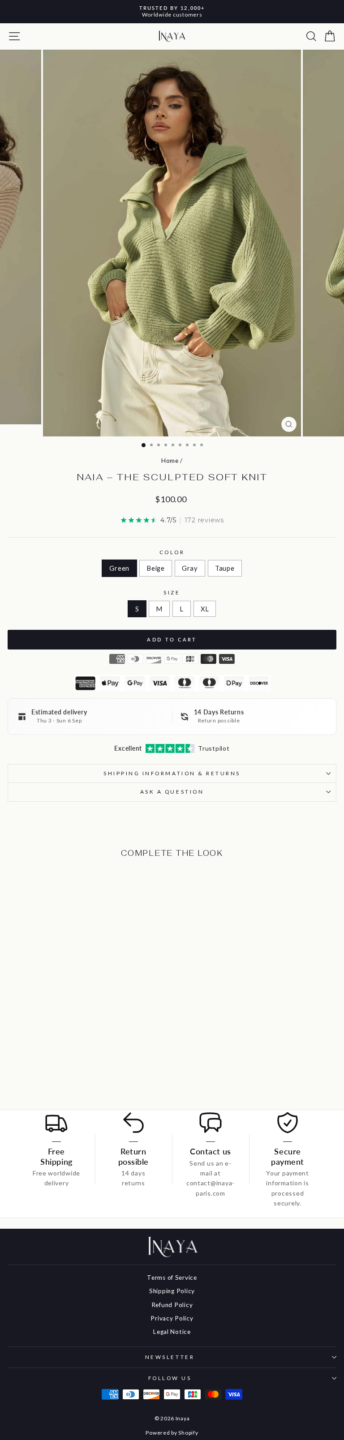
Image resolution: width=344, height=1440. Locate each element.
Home (170, 460)
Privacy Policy (171, 1318)
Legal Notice (172, 1331)
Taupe (225, 568)
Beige (155, 568)
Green (119, 568)
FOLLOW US (170, 1378)
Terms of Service (172, 1277)
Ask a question (172, 791)
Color (172, 552)
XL (205, 609)
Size (171, 592)
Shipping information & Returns (172, 773)
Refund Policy (172, 1304)
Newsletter (169, 1357)
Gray (190, 568)
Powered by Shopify (172, 1432)
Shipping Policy (172, 1291)
